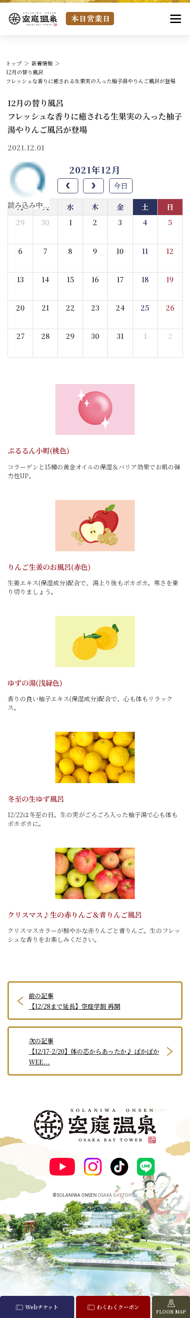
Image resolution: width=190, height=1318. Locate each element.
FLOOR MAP (171, 1311)
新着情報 (42, 63)
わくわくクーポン (118, 1306)
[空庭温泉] (33, 19)
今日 (121, 186)
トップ (14, 63)
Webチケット (41, 1306)
